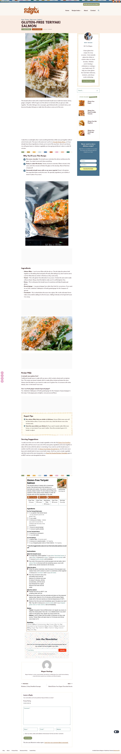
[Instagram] (113, 2)
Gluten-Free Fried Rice (64, 442)
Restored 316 (116, 750)
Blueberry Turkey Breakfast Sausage (31, 685)
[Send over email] (2, 378)
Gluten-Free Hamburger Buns (91, 132)
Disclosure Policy (23, 750)
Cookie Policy (32, 750)
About (86, 10)
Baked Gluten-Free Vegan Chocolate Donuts (60, 685)
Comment (27, 708)
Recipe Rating (27, 701)
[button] (43, 29)
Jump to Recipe (27, 29)
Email (42, 729)
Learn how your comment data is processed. (56, 742)
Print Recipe (32, 497)
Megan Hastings (46, 671)
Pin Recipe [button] (43, 497)
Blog (4, 750)
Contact (93, 10)
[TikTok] (119, 2)
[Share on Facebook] (2, 375)
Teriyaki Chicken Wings (59, 142)
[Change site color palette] (116, 731)
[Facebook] (116, 2)
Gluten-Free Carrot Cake (14, 1)
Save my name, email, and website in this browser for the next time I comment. (44, 733)
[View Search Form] (99, 11)
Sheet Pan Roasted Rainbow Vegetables (57, 453)
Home (67, 10)
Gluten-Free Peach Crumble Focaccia (92, 112)
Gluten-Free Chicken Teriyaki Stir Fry (49, 449)
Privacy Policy (15, 750)
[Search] (97, 90)
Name (26, 729)
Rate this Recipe (37, 29)
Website (59, 729)
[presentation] (81, 103)
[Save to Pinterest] (2, 372)
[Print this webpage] (2, 381)
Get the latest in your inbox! (91, 4)
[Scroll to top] (117, 737)
